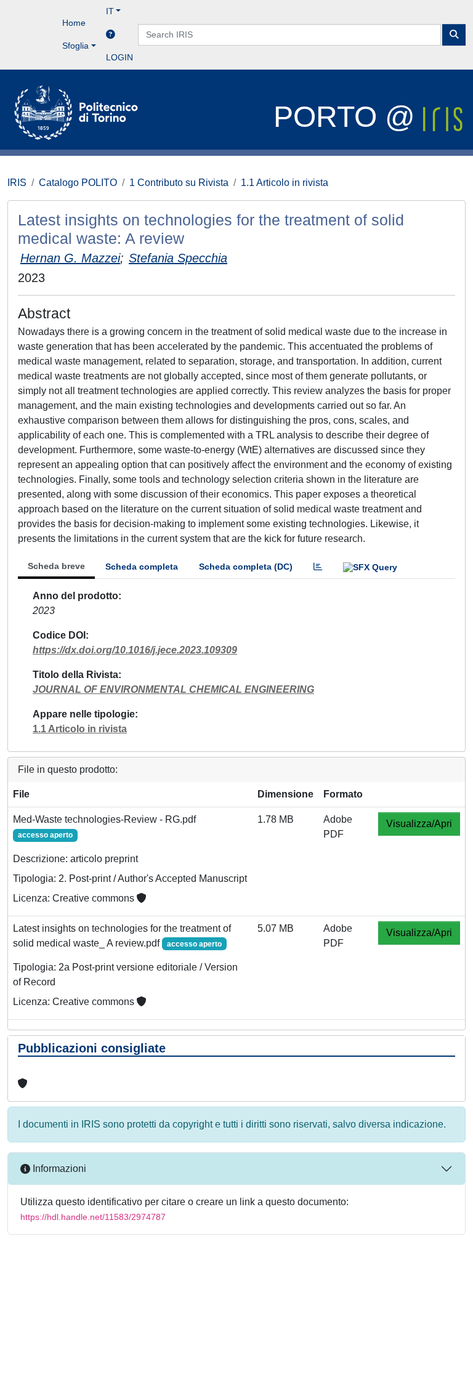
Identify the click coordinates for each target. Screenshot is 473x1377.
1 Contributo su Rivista (178, 182)
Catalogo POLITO (78, 182)
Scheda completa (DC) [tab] (246, 566)
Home (74, 23)
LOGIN (119, 57)
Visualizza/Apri (419, 823)
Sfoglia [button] (75, 45)
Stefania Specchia (178, 258)
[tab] (318, 567)
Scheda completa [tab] (141, 566)
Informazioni (58, 1168)
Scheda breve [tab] (56, 566)
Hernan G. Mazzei (70, 258)
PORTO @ (348, 116)
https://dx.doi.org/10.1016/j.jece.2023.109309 (135, 650)
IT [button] (110, 11)
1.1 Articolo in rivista (284, 182)
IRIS (16, 182)
